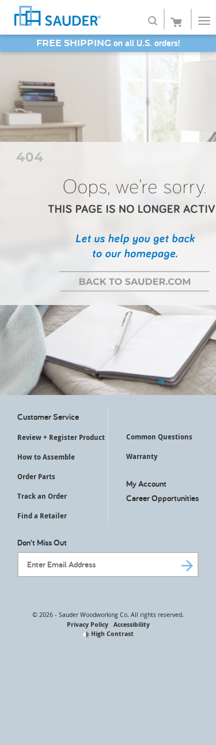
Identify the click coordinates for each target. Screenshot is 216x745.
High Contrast (111, 633)
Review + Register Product (61, 437)
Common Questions (159, 437)
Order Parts (36, 476)
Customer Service (48, 416)
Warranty (141, 456)
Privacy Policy (87, 624)
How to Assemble (46, 457)
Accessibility (131, 624)
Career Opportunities (162, 497)
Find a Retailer (42, 516)
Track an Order (42, 496)
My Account (146, 483)
